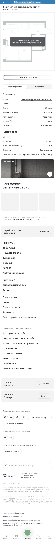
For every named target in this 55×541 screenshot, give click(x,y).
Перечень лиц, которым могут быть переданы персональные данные (22, 525)
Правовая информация (12, 517)
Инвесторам (10, 358)
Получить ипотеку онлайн (18, 338)
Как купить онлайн (14, 333)
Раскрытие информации (13, 513)
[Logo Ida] (9, 475)
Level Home (9, 363)
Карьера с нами (12, 353)
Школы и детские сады (17, 368)
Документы (10, 348)
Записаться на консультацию (21, 343)
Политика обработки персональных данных (21, 520)
